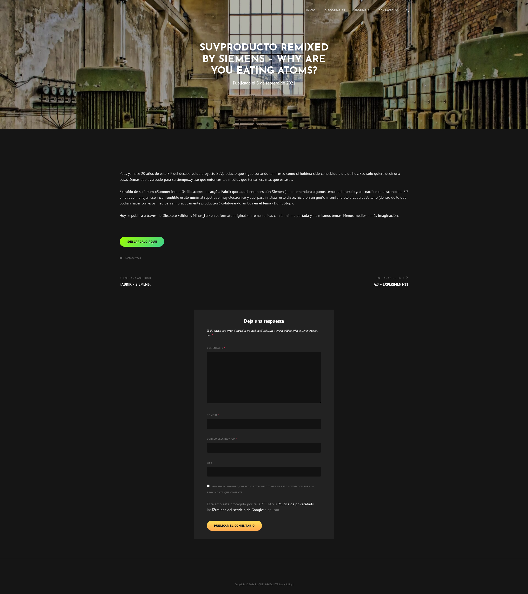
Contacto (386, 10)
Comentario (216, 347)
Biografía (361, 10)
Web (209, 462)
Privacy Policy (284, 584)
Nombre (213, 415)
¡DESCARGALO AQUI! (142, 242)
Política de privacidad (295, 504)
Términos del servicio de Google (237, 509)
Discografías (335, 10)
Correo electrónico (222, 438)
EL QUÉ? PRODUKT (265, 584)
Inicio (310, 10)
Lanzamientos (133, 258)
